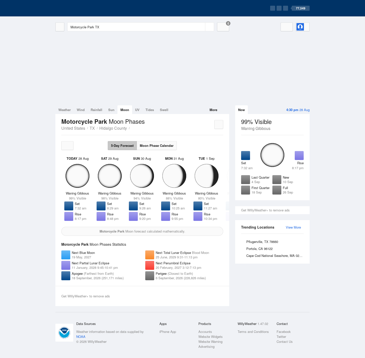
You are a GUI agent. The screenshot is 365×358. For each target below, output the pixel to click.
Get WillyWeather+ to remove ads (265, 210)
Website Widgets (210, 336)
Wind (81, 109)
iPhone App (167, 331)
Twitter (281, 336)
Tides (150, 109)
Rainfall (96, 109)
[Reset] (201, 27)
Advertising (206, 346)
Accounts (205, 331)
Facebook (284, 331)
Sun (111, 109)
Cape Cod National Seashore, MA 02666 (275, 255)
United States (73, 128)
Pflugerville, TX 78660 (262, 241)
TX (92, 128)
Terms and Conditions (253, 331)
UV (137, 109)
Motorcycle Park (132, 128)
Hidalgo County (113, 128)
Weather (64, 109)
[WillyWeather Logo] (78, 8)
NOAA (80, 336)
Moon (124, 109)
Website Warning (210, 341)
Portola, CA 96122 (259, 248)
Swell (164, 109)
